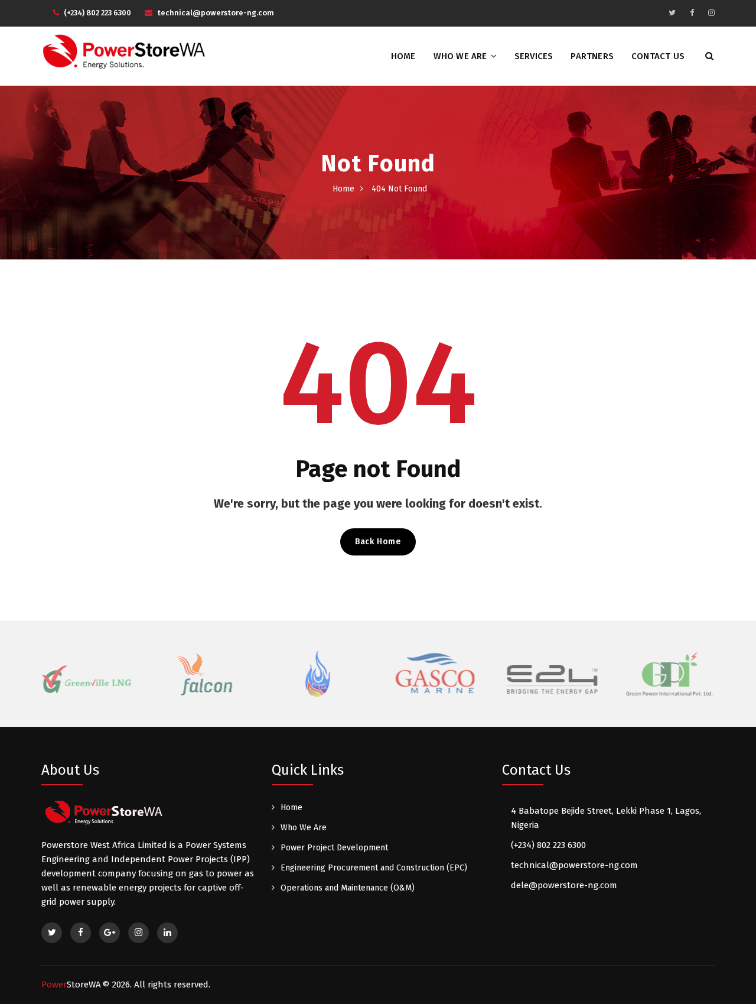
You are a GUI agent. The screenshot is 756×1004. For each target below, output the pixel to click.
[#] (51, 932)
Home (403, 56)
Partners (592, 56)
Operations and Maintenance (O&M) (348, 888)
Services (533, 56)
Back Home (377, 542)
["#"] (672, 12)
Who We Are (460, 56)
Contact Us (658, 56)
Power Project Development (334, 848)
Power (71, 984)
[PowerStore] (132, 51)
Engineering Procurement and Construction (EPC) (374, 868)
